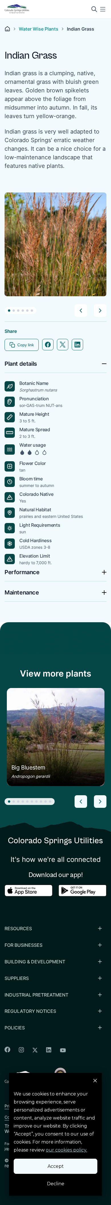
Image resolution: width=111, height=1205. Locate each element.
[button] (9, 310)
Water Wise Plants (38, 29)
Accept (56, 1166)
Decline (55, 1183)
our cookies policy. (66, 1150)
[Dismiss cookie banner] (95, 1081)
